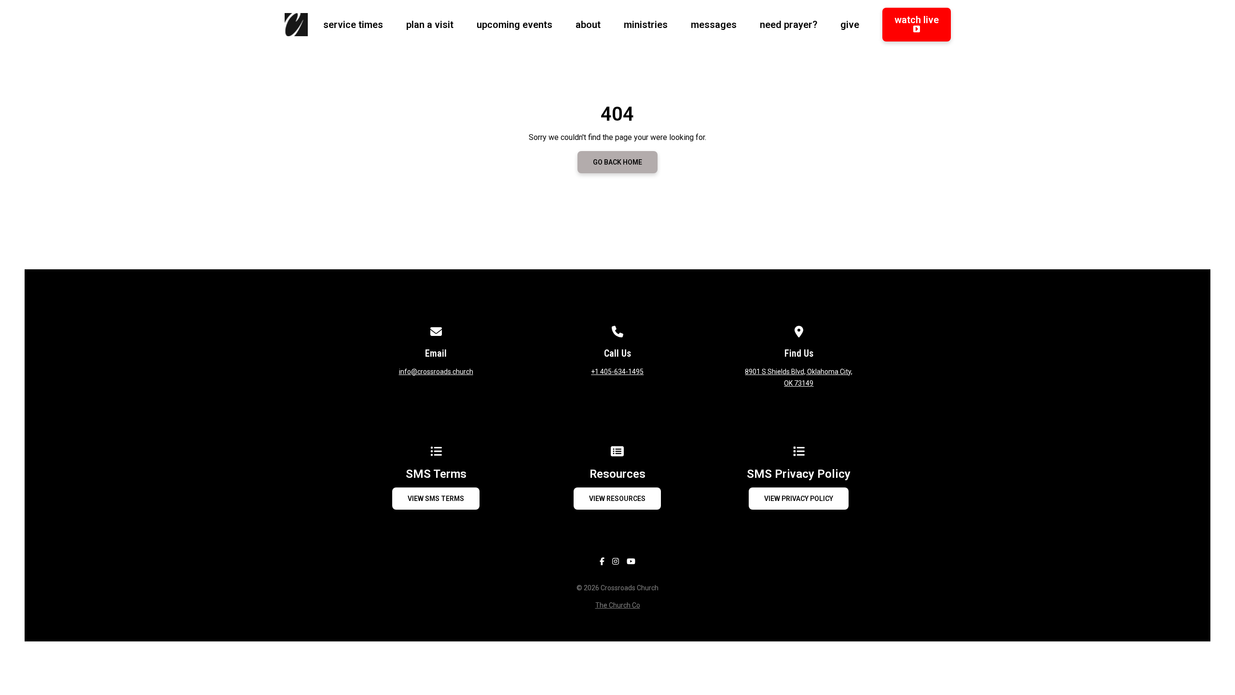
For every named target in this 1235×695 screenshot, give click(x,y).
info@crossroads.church (436, 371)
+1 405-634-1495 (617, 371)
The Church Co (617, 605)
